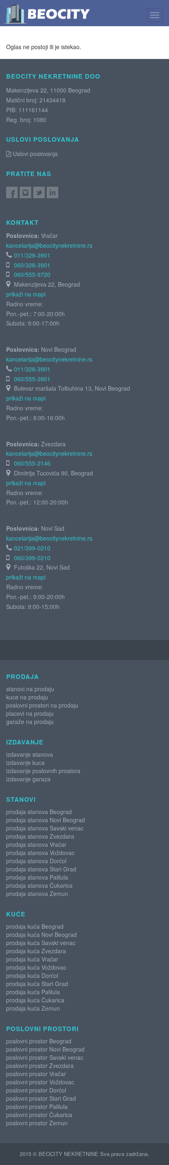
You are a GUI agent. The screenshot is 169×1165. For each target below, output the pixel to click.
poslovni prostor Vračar (36, 1074)
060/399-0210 (32, 558)
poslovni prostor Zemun (37, 1123)
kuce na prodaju (27, 697)
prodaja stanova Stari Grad (41, 869)
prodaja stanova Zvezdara (40, 836)
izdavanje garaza (28, 779)
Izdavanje (24, 742)
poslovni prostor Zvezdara (40, 1065)
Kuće (15, 913)
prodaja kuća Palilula (33, 992)
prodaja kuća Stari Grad (37, 984)
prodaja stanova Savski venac (45, 828)
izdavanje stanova (29, 754)
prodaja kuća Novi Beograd (41, 934)
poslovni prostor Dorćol (36, 1090)
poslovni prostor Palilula (37, 1106)
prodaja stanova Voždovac (40, 852)
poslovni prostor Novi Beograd (45, 1049)
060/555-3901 (32, 379)
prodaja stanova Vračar (36, 844)
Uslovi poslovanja (34, 153)
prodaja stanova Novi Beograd (45, 820)
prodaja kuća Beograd (35, 926)
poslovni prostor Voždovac (40, 1082)
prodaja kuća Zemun (33, 1008)
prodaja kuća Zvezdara (36, 951)
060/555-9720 (32, 274)
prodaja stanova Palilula (37, 877)
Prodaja (22, 676)
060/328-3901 (32, 265)
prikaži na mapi (26, 294)
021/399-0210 (32, 548)
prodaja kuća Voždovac (36, 967)
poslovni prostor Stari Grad (41, 1098)
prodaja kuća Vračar (32, 959)
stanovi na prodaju (30, 689)
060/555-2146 (32, 463)
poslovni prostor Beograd (38, 1041)
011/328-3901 (32, 255)
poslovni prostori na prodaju (42, 705)
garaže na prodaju (30, 721)
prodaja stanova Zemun (37, 893)
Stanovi (21, 799)
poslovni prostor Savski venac (44, 1057)
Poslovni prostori (42, 1028)
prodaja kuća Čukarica (35, 1000)
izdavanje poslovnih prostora (43, 771)
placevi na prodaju (30, 713)
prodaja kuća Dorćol (32, 975)
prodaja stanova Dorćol (36, 861)
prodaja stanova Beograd (39, 812)
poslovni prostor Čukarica (39, 1115)
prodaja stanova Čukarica (39, 885)
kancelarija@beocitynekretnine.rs (49, 245)
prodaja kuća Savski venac (40, 943)
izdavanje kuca (25, 762)
